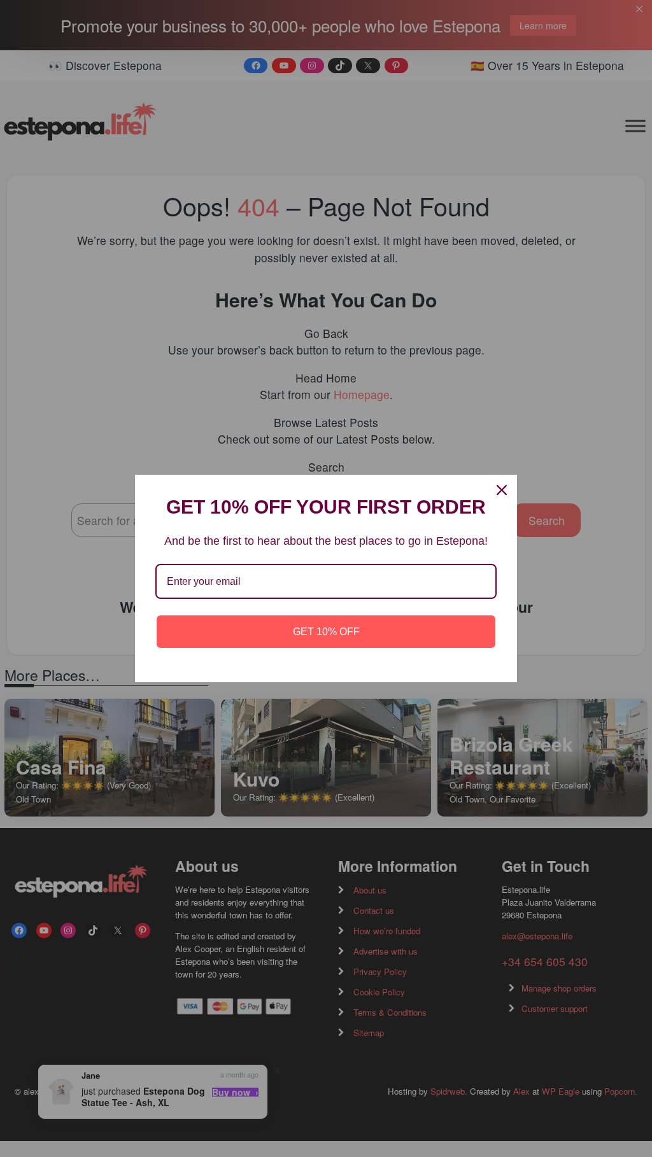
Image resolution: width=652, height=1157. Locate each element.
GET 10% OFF (326, 631)
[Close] (501, 490)
